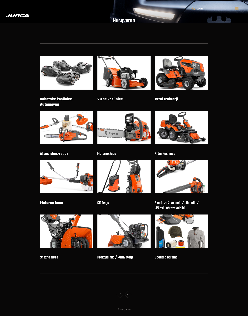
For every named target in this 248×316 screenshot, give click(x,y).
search (200, 8)
